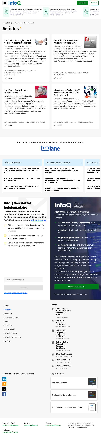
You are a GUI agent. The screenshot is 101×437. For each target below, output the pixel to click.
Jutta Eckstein (10, 122)
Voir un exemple (38, 220)
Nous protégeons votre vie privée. (15, 293)
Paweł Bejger (22, 71)
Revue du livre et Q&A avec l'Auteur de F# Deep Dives (66, 41)
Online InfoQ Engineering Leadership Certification (61, 333)
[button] (23, 287)
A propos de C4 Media (12, 337)
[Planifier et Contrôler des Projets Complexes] (41, 92)
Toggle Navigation (4, 3)
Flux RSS (21, 28)
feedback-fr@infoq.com (11, 425)
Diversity (6, 341)
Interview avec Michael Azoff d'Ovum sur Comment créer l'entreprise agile (66, 92)
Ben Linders (58, 122)
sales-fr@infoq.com (31, 425)
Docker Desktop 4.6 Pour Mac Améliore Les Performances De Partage (21, 188)
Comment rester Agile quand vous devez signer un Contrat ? (18, 41)
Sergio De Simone (60, 73)
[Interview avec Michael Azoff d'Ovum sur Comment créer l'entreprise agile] (90, 92)
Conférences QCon (10, 318)
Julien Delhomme (82, 73)
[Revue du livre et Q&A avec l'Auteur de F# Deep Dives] (90, 42)
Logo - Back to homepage (15, 2)
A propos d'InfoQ (10, 333)
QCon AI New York (63, 360)
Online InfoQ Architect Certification (61, 322)
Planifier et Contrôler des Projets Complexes (15, 91)
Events (6, 321)
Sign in (94, 3)
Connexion (8, 313)
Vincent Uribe (30, 122)
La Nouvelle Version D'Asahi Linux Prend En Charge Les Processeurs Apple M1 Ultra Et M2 (21, 171)
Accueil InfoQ (7, 23)
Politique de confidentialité (77, 427)
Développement (13, 162)
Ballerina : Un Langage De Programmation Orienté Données (62, 189)
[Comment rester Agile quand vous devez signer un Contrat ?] (41, 42)
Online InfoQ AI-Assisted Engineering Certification (62, 345)
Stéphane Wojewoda (12, 73)
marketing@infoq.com (10, 432)
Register (82, 3)
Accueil (6, 305)
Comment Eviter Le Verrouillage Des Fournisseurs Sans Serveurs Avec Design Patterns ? (61, 171)
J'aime (10, 78)
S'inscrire (7, 309)
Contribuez (7, 325)
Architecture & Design (58, 162)
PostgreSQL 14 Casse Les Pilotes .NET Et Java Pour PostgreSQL (22, 180)
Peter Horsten (10, 71)
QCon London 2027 (63, 366)
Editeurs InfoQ (9, 329)
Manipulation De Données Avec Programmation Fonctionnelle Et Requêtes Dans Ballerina (62, 181)
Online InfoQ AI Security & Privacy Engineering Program (63, 312)
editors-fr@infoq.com (53, 425)
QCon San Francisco (64, 354)
